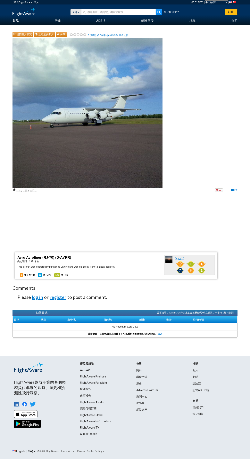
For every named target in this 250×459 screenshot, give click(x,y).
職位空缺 (141, 376)
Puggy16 (179, 258)
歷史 (139, 383)
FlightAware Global (91, 415)
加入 (160, 333)
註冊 (231, 11)
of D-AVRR (28, 275)
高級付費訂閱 (88, 408)
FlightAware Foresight (93, 382)
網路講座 (141, 409)
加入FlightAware (22, 2)
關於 (139, 370)
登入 (36, 2)
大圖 (25, 190)
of (45, 275)
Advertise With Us (147, 390)
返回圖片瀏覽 (24, 34)
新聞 (195, 376)
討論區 (197, 383)
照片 (195, 370)
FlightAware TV (89, 427)
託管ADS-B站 (201, 390)
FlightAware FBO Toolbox (95, 421)
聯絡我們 (198, 407)
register (58, 297)
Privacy (81, 451)
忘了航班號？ (171, 12)
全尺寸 (33, 190)
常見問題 (198, 413)
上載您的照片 (46, 34)
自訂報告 (85, 395)
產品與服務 (87, 363)
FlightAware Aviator (92, 402)
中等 (18, 190)
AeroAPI (85, 370)
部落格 (140, 403)
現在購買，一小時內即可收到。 (219, 312)
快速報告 (85, 389)
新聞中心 (141, 396)
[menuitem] (16, 21)
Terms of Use (68, 451)
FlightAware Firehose (93, 376)
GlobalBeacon (88, 433)
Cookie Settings (95, 451)
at (62, 275)
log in (37, 297)
